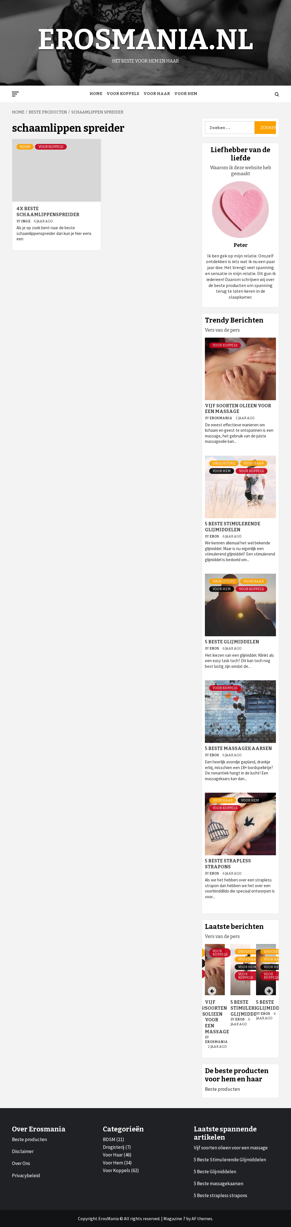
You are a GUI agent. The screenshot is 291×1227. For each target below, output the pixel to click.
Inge (26, 221)
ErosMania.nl (145, 39)
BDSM (25, 147)
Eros (214, 536)
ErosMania (221, 418)
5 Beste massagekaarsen (238, 748)
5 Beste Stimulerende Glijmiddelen (232, 526)
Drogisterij (224, 463)
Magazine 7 (174, 1218)
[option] (240, 999)
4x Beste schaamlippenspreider (47, 211)
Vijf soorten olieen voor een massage (238, 408)
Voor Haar (157, 93)
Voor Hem (185, 93)
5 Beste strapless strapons (228, 863)
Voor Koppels (123, 93)
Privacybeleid (26, 1175)
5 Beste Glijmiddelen (232, 642)
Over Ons (21, 1163)
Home (96, 93)
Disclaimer (23, 1151)
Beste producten (222, 1089)
